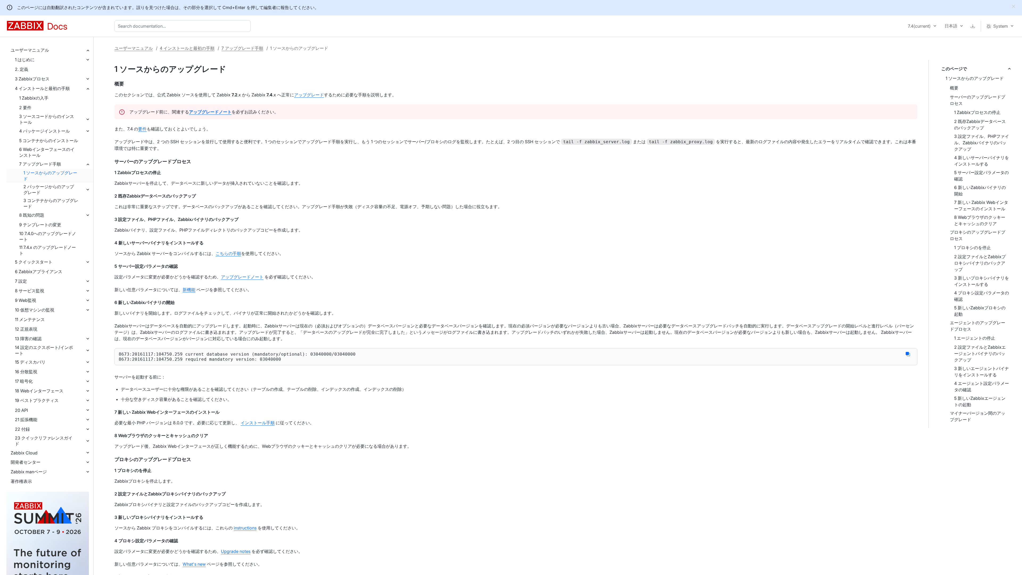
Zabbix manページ (29, 471)
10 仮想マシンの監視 (34, 310)
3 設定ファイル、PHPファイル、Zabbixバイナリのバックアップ (981, 143)
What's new (194, 564)
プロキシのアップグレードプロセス (977, 235)
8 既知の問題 (31, 215)
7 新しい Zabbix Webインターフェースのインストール (981, 205)
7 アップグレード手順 (40, 164)
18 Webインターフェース (39, 390)
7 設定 (21, 281)
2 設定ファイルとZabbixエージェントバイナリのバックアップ (980, 353)
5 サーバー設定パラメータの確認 (981, 176)
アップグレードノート (242, 277)
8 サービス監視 (29, 290)
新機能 (189, 289)
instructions (245, 528)
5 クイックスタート (33, 262)
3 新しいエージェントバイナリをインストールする (981, 371)
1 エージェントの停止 (974, 338)
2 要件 (25, 107)
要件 (142, 129)
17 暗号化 (24, 381)
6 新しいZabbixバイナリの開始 (980, 190)
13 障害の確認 (28, 338)
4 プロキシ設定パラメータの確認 (981, 296)
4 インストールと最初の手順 (42, 88)
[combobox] (183, 26)
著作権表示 (21, 481)
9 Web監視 (25, 300)
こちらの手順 (228, 253)
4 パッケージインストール (44, 131)
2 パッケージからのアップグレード (48, 189)
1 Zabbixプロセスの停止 (977, 112)
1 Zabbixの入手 (33, 98)
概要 (954, 88)
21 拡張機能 (26, 419)
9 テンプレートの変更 (40, 224)
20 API (21, 410)
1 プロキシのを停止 (972, 247)
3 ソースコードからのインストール (46, 119)
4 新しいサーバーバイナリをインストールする (981, 161)
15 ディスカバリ (30, 362)
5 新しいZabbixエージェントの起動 (979, 401)
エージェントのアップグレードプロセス (977, 326)
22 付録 (22, 429)
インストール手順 (258, 422)
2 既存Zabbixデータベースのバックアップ (980, 124)
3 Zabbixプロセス (32, 78)
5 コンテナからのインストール (48, 140)
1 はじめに (25, 59)
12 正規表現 (26, 329)
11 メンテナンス (30, 319)
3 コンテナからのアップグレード (50, 203)
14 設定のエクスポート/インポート (44, 350)
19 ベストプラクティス (37, 400)
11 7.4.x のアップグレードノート (47, 250)
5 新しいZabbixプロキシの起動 (979, 311)
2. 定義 (21, 69)
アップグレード (309, 94)
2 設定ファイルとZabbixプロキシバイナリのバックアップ (980, 263)
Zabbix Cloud (24, 452)
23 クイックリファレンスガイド (43, 440)
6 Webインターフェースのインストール (47, 152)
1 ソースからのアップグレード (50, 175)
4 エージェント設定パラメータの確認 (981, 386)
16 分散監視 (26, 371)
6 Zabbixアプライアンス (38, 271)
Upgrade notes (235, 551)
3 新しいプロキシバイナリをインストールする (981, 281)
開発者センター (25, 462)
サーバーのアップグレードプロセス (977, 100)
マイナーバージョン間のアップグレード (977, 416)
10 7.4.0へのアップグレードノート (47, 236)
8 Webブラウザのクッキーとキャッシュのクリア (979, 220)
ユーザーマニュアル (30, 50)
